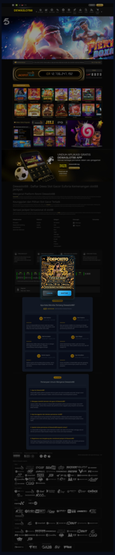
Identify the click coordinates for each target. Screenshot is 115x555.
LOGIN (49, 293)
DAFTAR (64, 293)
